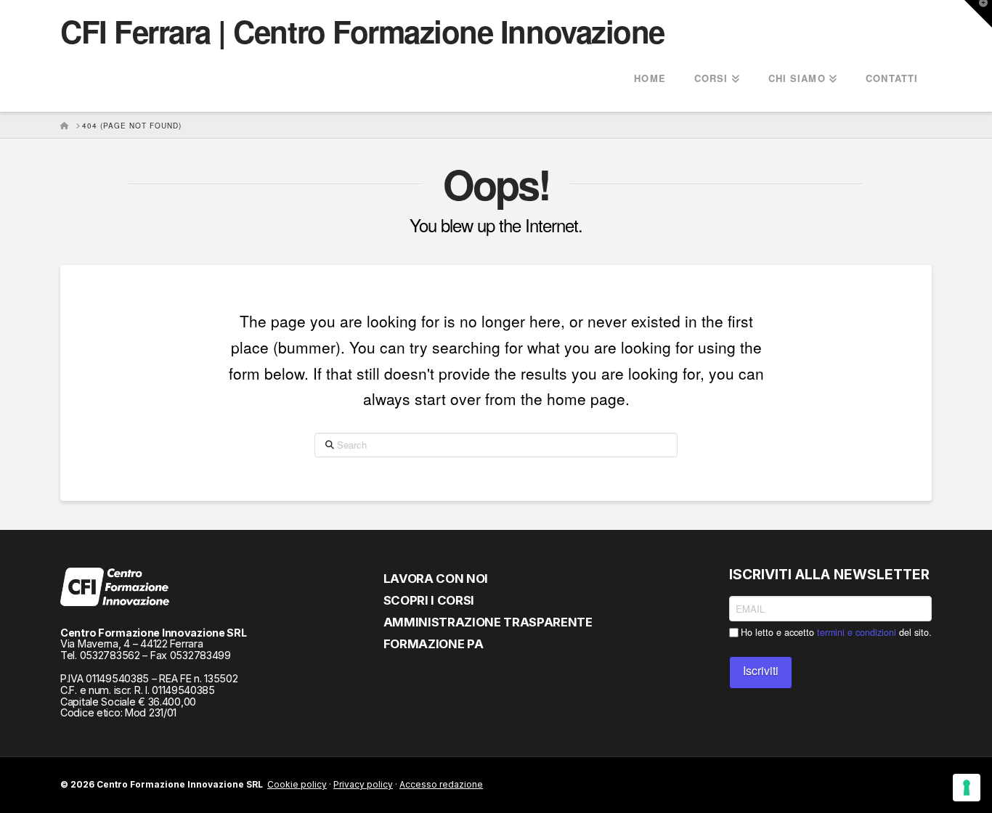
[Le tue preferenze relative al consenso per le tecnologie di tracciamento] (966, 787)
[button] (978, 14)
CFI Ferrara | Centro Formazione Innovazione (362, 31)
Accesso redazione (441, 784)
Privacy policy (363, 784)
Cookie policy (297, 784)
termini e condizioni (856, 632)
